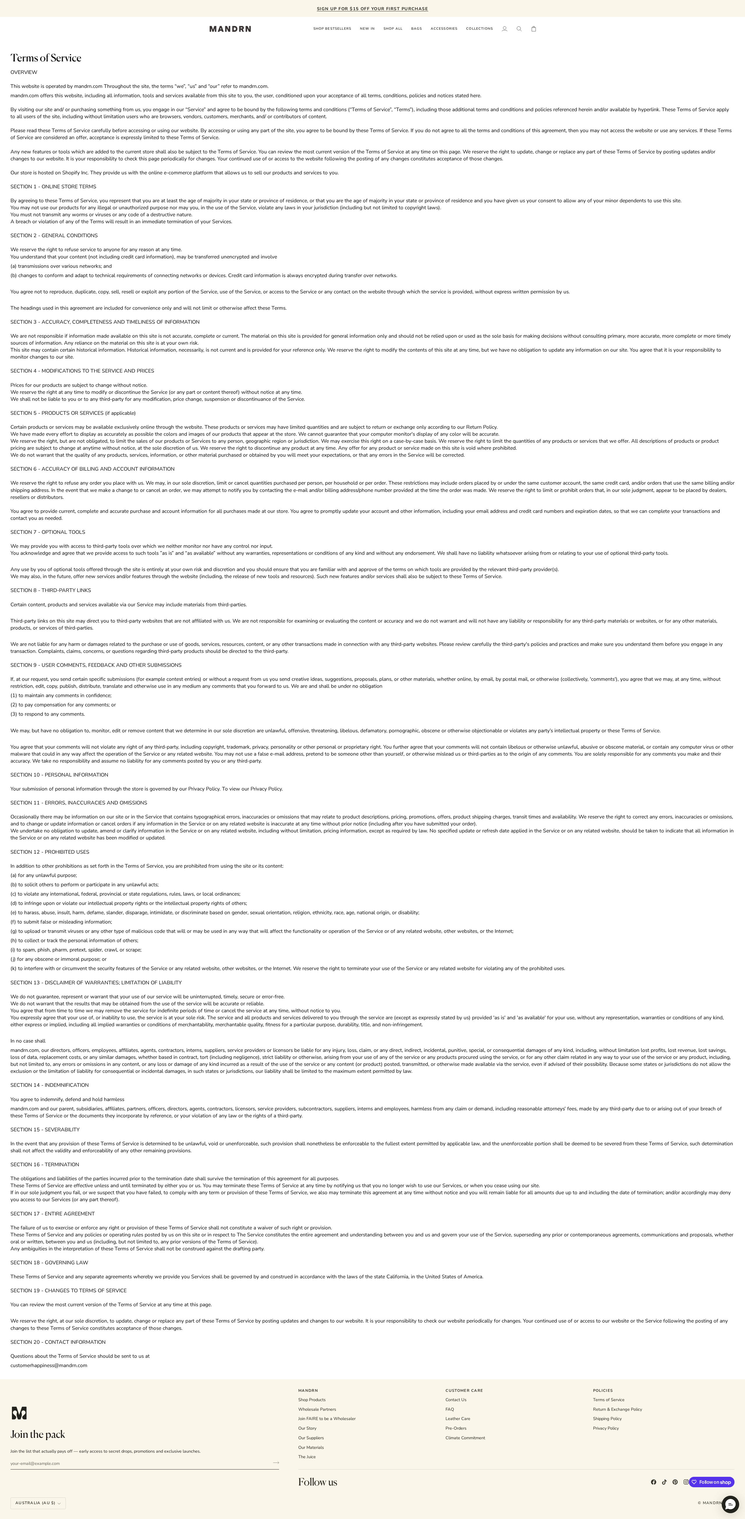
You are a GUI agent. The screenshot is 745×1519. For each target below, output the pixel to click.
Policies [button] (603, 1390)
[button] (393, 29)
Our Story (307, 1428)
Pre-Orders (456, 1428)
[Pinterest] (675, 1482)
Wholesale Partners (317, 1409)
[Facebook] (653, 1482)
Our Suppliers (311, 1438)
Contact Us (456, 1400)
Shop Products (312, 1400)
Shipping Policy (607, 1418)
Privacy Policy (606, 1428)
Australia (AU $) (35, 1503)
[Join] (274, 1462)
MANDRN (713, 1503)
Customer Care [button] (464, 1390)
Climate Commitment (465, 1438)
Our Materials (311, 1447)
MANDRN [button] (308, 1390)
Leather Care (458, 1418)
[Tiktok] (664, 1482)
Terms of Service (609, 1400)
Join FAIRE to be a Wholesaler (327, 1418)
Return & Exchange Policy (617, 1409)
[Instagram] (686, 1482)
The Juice (307, 1457)
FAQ (450, 1409)
